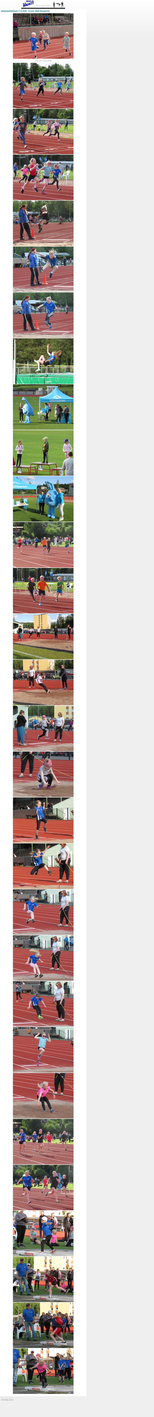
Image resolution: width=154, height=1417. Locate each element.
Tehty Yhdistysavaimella (7, 1398)
